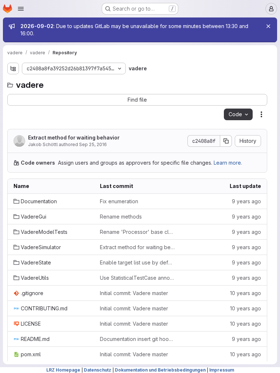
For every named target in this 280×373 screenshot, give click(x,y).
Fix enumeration (119, 201)
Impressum (221, 370)
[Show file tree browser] (13, 68)
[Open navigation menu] (21, 9)
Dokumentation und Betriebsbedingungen (160, 370)
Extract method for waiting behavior (74, 137)
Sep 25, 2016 (93, 144)
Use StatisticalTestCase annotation (137, 278)
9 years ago (246, 201)
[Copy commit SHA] (226, 141)
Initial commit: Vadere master (134, 293)
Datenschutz (97, 370)
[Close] (268, 26)
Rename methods (121, 216)
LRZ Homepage (63, 370)
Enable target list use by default (137, 262)
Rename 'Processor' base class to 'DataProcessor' (137, 232)
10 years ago (245, 293)
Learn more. (228, 163)
